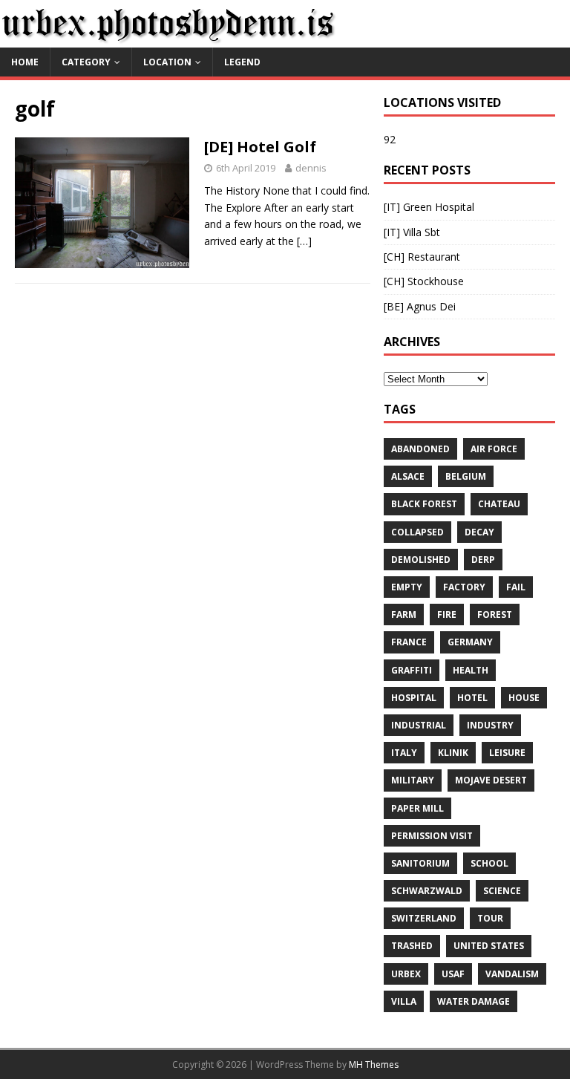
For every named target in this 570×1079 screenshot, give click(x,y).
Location (167, 62)
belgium (465, 476)
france (409, 642)
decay (479, 532)
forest (494, 614)
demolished (421, 559)
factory (464, 587)
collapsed (417, 532)
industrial (418, 725)
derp (483, 559)
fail (515, 587)
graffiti (411, 670)
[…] (304, 241)
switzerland (423, 918)
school (489, 863)
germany (470, 642)
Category (86, 62)
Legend (242, 62)
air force (494, 449)
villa (403, 1001)
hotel (472, 697)
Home (25, 62)
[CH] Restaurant (422, 257)
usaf (453, 974)
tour (490, 918)
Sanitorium (420, 863)
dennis (311, 168)
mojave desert (491, 780)
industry (490, 725)
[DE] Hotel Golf (260, 147)
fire (446, 614)
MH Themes (374, 1064)
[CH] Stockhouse (424, 281)
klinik (453, 752)
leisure (507, 752)
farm (403, 614)
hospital (413, 697)
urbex (406, 974)
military (412, 780)
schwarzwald (426, 890)
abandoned (420, 449)
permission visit (432, 835)
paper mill (417, 808)
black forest (424, 504)
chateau (499, 504)
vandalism (512, 974)
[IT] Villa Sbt (412, 232)
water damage (473, 1001)
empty (406, 587)
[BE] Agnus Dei (420, 306)
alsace (408, 476)
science (502, 890)
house (524, 697)
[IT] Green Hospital (429, 207)
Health (470, 670)
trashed (412, 945)
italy (404, 752)
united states (488, 945)
